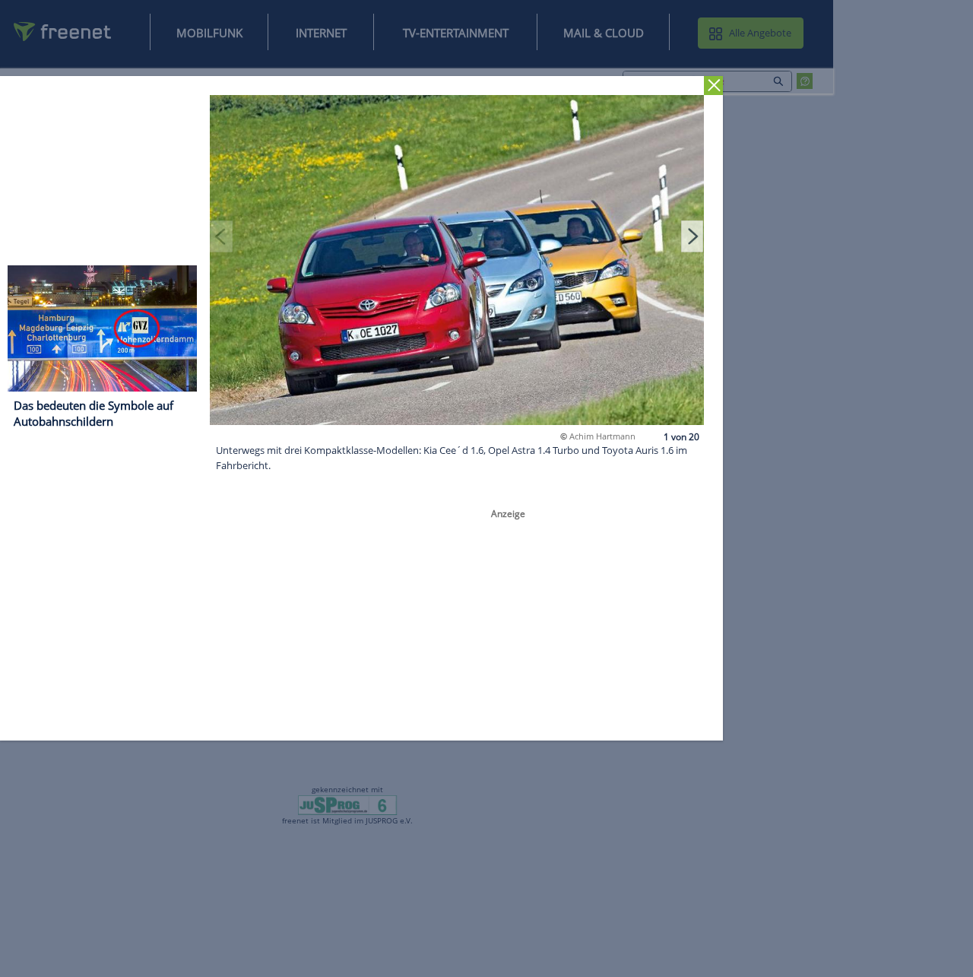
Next (692, 236)
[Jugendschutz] (348, 804)
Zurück (713, 85)
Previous (221, 236)
